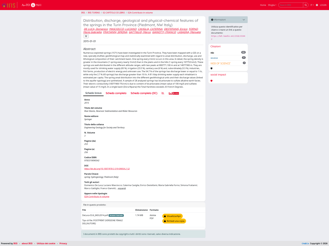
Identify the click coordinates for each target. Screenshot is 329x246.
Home (263, 5)
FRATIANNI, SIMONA (115, 32)
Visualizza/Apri (173, 216)
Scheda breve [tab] (93, 93)
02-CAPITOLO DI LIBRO (114, 12)
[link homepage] (9, 5)
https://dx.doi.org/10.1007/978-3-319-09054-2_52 (107, 168)
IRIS (83, 12)
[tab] (162, 93)
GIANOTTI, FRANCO (164, 32)
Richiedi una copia (175, 221)
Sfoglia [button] (271, 5)
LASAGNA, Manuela (188, 32)
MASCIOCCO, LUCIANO (122, 29)
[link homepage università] (31, 5)
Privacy (63, 243)
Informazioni (219, 19)
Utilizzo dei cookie (46, 243)
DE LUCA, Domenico (96, 29)
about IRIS (27, 243)
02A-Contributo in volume (140, 12)
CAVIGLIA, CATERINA (150, 29)
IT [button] (311, 5)
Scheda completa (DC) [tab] (144, 93)
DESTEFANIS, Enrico (175, 29)
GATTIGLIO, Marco (139, 32)
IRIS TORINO (94, 12)
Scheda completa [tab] (116, 93)
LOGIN (323, 5)
